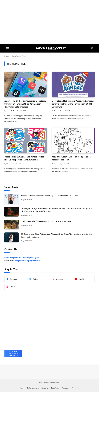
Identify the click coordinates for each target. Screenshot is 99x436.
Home (22, 388)
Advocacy (65, 388)
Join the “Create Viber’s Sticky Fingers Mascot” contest (71, 158)
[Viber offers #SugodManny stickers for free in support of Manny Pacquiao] (25, 140)
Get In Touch (77, 388)
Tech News (55, 388)
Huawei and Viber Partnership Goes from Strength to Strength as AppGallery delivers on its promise (25, 103)
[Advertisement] (49, 22)
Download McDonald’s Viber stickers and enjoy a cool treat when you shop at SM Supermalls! (73, 103)
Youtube (18, 257)
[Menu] (7, 48)
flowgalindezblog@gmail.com (27, 260)
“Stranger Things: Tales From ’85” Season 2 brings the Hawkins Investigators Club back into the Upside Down (56, 209)
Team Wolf (10, 111)
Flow (55, 111)
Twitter (26, 257)
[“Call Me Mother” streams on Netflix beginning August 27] (11, 224)
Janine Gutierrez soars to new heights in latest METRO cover (49, 196)
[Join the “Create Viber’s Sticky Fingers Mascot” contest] (73, 140)
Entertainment (33, 388)
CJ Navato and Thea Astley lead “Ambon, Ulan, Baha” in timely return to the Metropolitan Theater (56, 235)
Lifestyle (45, 388)
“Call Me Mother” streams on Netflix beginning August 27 (47, 221)
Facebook (8, 257)
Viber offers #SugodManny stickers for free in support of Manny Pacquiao (24, 158)
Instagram (34, 257)
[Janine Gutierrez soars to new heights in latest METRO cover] (11, 199)
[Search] (92, 48)
